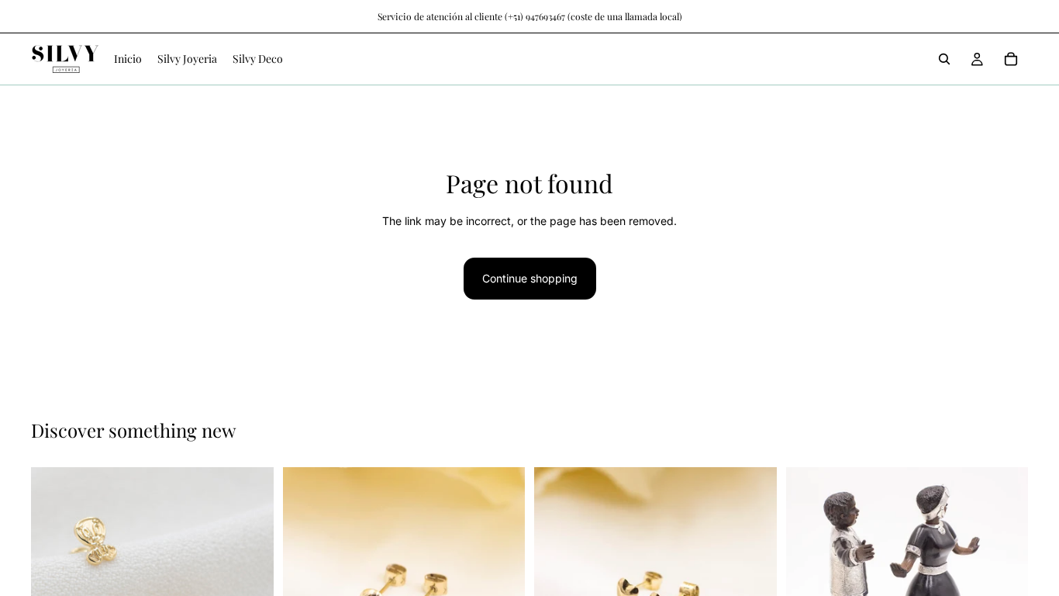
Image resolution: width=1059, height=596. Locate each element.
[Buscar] (944, 59)
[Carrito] (1011, 59)
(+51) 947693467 (535, 16)
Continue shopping (530, 278)
